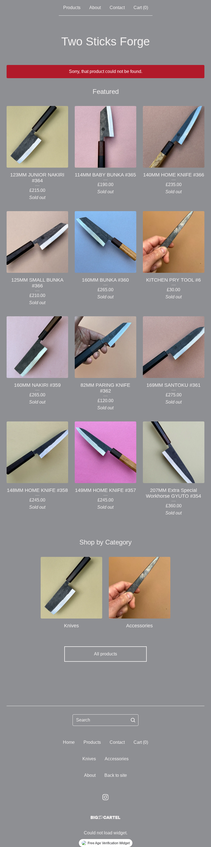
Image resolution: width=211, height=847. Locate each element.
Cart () (141, 7)
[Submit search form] (133, 720)
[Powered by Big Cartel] (105, 817)
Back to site (115, 775)
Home (69, 742)
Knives (89, 758)
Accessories (117, 758)
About (95, 7)
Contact (117, 7)
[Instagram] (105, 797)
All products (105, 654)
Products (71, 7)
